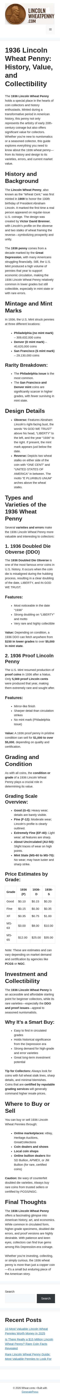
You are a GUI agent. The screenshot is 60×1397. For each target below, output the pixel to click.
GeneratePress (30, 1391)
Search (9, 1291)
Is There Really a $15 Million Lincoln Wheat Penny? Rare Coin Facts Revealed (29, 1344)
